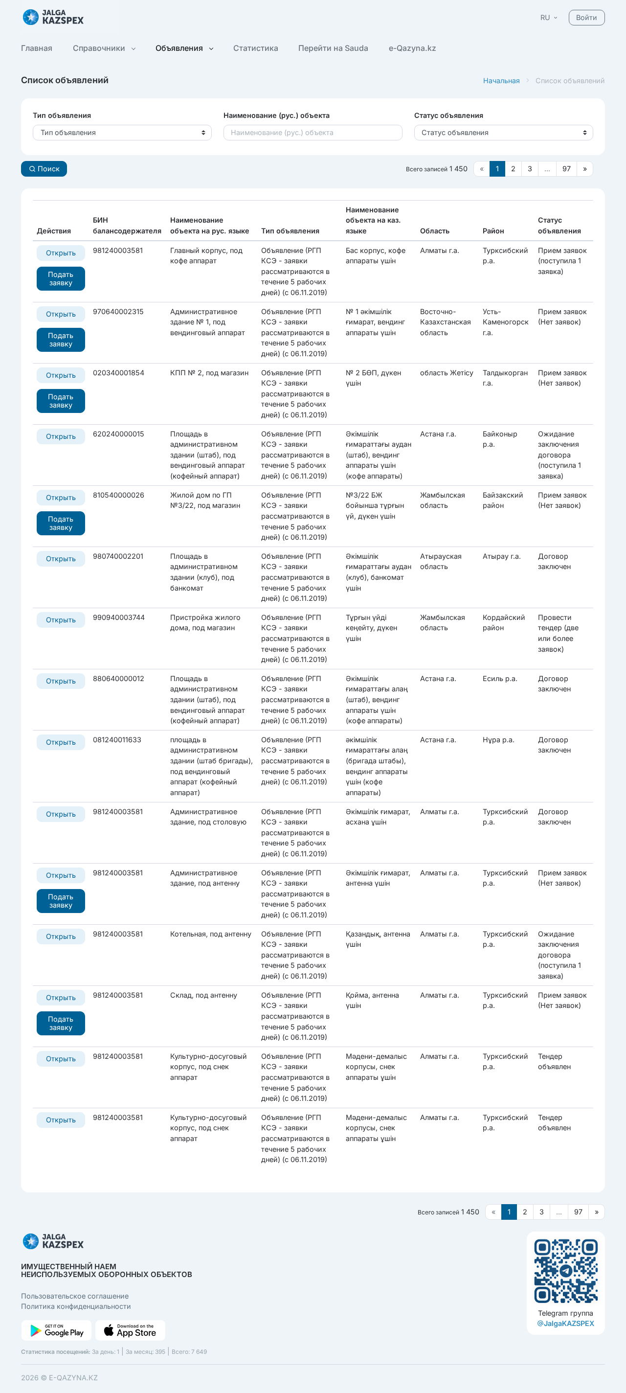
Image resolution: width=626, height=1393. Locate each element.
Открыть (61, 253)
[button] (549, 17)
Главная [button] (36, 48)
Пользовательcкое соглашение (75, 1296)
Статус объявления (448, 115)
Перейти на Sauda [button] (333, 48)
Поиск (48, 168)
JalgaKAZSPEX (569, 1323)
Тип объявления (62, 115)
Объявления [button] (180, 48)
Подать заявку (60, 278)
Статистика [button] (255, 48)
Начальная (501, 80)
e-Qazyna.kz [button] (412, 48)
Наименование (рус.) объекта (277, 115)
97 (566, 168)
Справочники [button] (100, 48)
